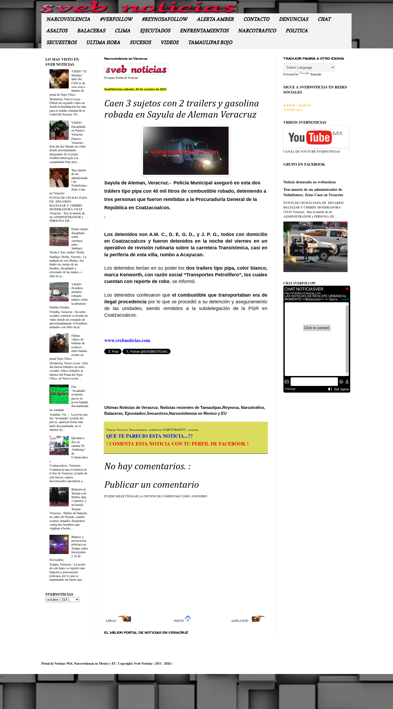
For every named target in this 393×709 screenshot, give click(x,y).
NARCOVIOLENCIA (68, 19)
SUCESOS (140, 42)
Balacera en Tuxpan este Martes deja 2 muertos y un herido (78, 497)
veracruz (193, 430)
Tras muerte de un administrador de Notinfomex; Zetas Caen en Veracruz (313, 192)
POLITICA (297, 30)
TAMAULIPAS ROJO (210, 42)
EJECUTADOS (155, 30)
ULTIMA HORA (103, 42)
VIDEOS (169, 42)
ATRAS (111, 620)
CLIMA (122, 30)
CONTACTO (256, 19)
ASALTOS (56, 30)
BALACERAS (91, 30)
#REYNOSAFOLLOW (164, 19)
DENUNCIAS (293, 19)
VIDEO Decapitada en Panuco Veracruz (78, 128)
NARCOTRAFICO (257, 30)
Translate (315, 74)
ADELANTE (240, 620)
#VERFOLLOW (116, 19)
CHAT (324, 19)
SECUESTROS (61, 42)
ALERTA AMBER (215, 19)
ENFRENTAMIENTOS (204, 30)
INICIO (179, 620)
